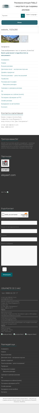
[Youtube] (19, 334)
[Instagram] (30, 334)
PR (2, 91)
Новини (3, 63)
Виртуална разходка (9, 84)
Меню (19, 22)
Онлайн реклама (6, 101)
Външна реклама (7, 66)
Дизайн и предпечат (7, 72)
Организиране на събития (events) (12, 94)
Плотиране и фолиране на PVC (11, 97)
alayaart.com (8, 175)
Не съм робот (11, 270)
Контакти (4, 107)
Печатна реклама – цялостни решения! (14, 75)
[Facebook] (6, 334)
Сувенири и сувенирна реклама (11, 88)
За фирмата (5, 60)
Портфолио (5, 79)
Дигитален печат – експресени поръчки (14, 69)
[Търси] (23, 16)
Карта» (3, 309)
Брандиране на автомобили (10, 104)
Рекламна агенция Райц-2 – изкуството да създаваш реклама (25, 6)
